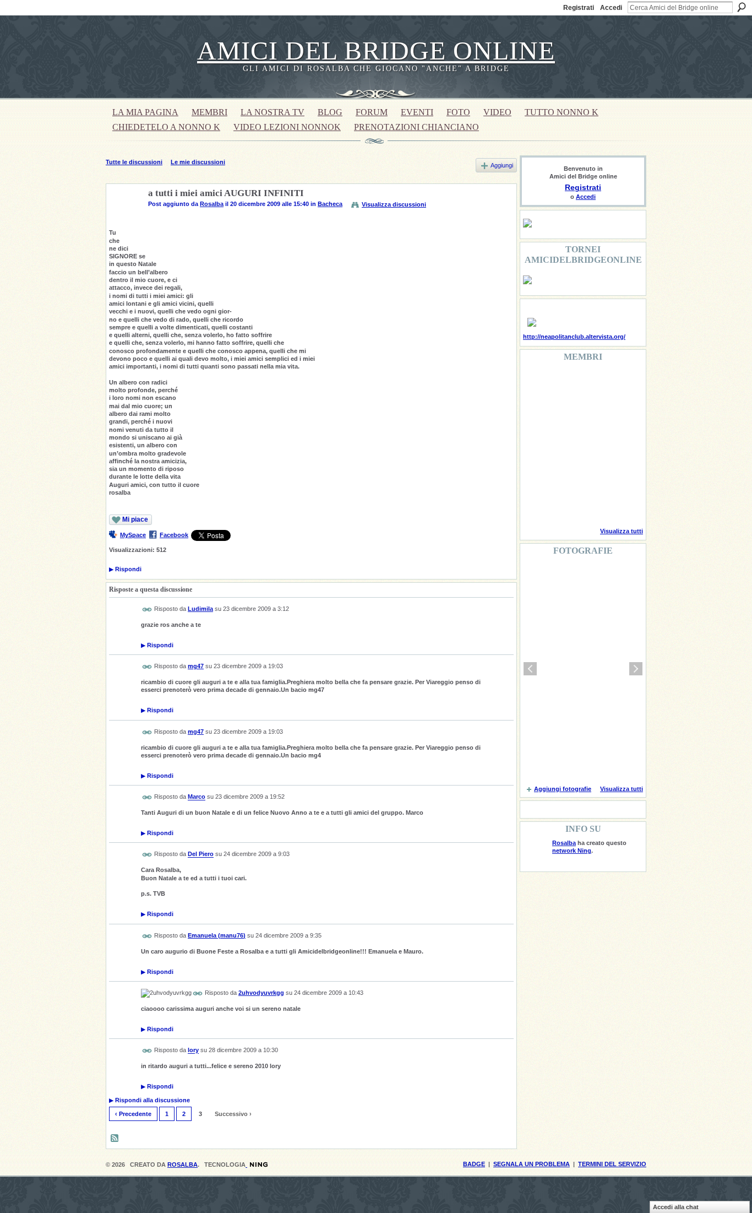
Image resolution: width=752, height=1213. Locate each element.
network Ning (571, 850)
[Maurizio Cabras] (620, 414)
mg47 (196, 666)
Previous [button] (530, 668)
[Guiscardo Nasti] (564, 414)
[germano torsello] (536, 444)
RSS (115, 1139)
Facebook (174, 535)
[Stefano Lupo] (620, 384)
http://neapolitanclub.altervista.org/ (574, 336)
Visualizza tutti (621, 531)
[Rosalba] (123, 219)
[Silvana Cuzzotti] (620, 474)
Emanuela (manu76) (217, 935)
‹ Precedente (133, 1114)
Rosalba (212, 204)
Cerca (741, 7)
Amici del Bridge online (376, 50)
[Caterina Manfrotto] (536, 474)
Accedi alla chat (676, 1207)
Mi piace (135, 519)
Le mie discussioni (198, 162)
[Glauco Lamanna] (564, 444)
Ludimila (200, 608)
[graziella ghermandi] (592, 503)
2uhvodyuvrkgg (261, 992)
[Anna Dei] (620, 444)
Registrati (578, 8)
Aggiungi (502, 165)
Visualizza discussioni (394, 204)
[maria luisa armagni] (564, 503)
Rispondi (125, 569)
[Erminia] (564, 474)
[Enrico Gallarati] (592, 384)
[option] (583, 669)
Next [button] (635, 668)
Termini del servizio (612, 1164)
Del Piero (201, 854)
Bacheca (330, 204)
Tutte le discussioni (134, 162)
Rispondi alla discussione (149, 1100)
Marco (196, 797)
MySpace (133, 535)
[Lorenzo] (620, 503)
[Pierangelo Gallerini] (592, 414)
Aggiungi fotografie (562, 789)
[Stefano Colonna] (536, 384)
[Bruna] (564, 384)
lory (193, 1050)
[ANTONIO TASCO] (592, 444)
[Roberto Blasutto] (536, 503)
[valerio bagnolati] (592, 474)
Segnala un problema (531, 1164)
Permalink (147, 609)
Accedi (611, 8)
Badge (474, 1164)
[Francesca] (536, 414)
